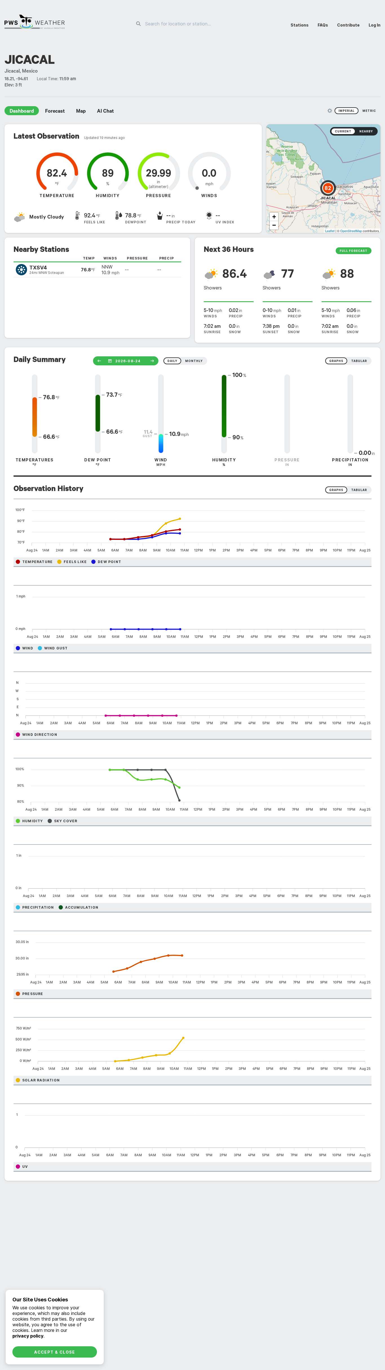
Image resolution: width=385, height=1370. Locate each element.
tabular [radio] (359, 361)
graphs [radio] (336, 361)
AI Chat (105, 112)
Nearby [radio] (366, 131)
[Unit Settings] (330, 111)
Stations (300, 25)
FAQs (323, 25)
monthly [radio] (194, 361)
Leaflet (330, 230)
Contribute (348, 25)
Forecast (55, 112)
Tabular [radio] (359, 490)
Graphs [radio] (336, 490)
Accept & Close (54, 1352)
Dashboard (22, 112)
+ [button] (274, 216)
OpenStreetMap (351, 230)
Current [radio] (343, 131)
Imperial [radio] (346, 110)
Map (81, 112)
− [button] (274, 225)
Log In (374, 25)
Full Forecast (354, 250)
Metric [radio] (369, 110)
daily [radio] (172, 361)
